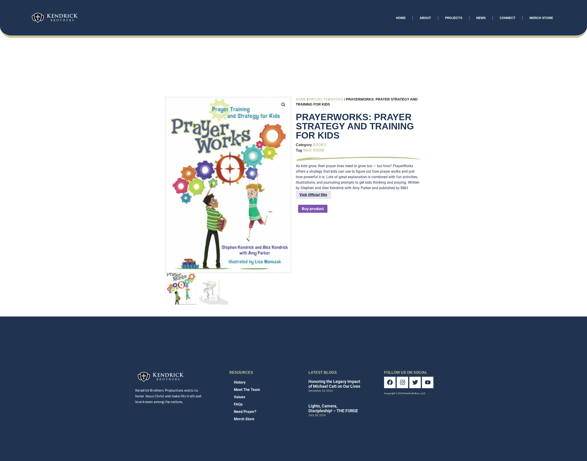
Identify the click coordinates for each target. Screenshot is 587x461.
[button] (283, 105)
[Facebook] (390, 382)
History (240, 382)
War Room (313, 150)
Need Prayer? (245, 411)
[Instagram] (402, 382)
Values (239, 397)
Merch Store (541, 18)
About (425, 18)
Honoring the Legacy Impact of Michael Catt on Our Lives (334, 384)
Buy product (313, 208)
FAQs (238, 404)
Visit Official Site (313, 195)
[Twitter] (415, 382)
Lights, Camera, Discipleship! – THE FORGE (333, 408)
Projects (453, 18)
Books (336, 99)
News (481, 18)
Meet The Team (247, 389)
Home (401, 18)
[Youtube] (427, 382)
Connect (507, 18)
